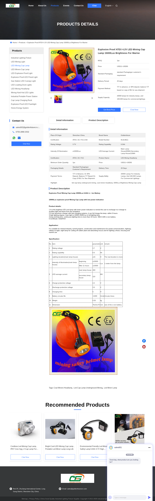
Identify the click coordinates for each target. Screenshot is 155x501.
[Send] (149, 497)
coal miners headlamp (63, 388)
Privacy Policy (34, 499)
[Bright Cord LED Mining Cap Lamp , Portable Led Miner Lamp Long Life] (60, 429)
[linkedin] (144, 347)
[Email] (19, 138)
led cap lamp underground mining (88, 388)
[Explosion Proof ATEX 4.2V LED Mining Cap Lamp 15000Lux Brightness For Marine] (71, 70)
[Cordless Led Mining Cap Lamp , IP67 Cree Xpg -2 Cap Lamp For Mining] (25, 429)
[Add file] (110, 497)
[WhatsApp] (14, 138)
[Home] (12, 5)
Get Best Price (109, 110)
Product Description (98, 120)
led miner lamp (110, 388)
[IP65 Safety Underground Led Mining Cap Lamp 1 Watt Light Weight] (129, 429)
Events (66, 6)
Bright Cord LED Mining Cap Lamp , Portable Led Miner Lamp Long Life (59, 447)
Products (55, 6)
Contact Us (79, 6)
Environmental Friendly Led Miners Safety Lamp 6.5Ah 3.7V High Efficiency (94, 447)
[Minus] (149, 447)
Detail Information (65, 120)
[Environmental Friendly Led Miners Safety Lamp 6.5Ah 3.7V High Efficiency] (95, 429)
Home (31, 6)
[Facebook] (144, 341)
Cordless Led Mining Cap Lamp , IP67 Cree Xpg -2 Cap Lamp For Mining (24, 447)
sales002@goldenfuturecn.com (28, 127)
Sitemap (24, 499)
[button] (13, 434)
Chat (94, 6)
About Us (42, 6)
